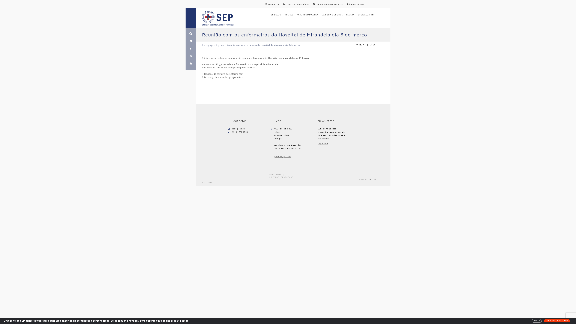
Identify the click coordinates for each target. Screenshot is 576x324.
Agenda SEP (273, 4)
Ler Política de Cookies (557, 320)
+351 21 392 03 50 (239, 132)
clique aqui (323, 143)
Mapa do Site (275, 174)
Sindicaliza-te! (366, 15)
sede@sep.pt (238, 128)
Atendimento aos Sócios (297, 4)
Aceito (537, 320)
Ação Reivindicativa (307, 15)
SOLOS (373, 179)
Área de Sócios (356, 4)
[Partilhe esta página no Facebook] (368, 44)
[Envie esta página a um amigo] (371, 44)
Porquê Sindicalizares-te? (329, 4)
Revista (350, 15)
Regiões (289, 15)
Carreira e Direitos (332, 15)
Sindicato (276, 15)
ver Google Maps (282, 156)
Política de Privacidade (281, 177)
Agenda (220, 45)
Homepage (207, 45)
